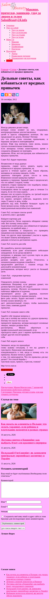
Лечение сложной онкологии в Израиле (24, 582)
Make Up (10, 39)
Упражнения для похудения (23, 58)
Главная (4, 69)
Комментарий (7, 480)
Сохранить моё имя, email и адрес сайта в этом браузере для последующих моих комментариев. (23, 517)
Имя (3, 502)
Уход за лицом (17, 30)
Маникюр (15, 44)
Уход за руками (18, 35)
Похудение (11, 51)
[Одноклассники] (6, 94)
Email (3, 507)
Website (4, 511)
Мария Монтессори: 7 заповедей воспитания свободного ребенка (22, 388)
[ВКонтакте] (2, 94)
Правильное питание (20, 56)
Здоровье (10, 25)
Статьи (9, 61)
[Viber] (13, 94)
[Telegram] (17, 94)
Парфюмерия (17, 46)
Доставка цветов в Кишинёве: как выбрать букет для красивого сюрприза (24, 441)
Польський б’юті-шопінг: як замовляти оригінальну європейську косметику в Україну (23, 455)
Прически (15, 49)
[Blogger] (9, 94)
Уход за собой (12, 28)
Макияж (15, 42)
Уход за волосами (19, 32)
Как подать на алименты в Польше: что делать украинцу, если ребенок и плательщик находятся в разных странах (24, 427)
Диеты (14, 54)
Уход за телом (17, 37)
